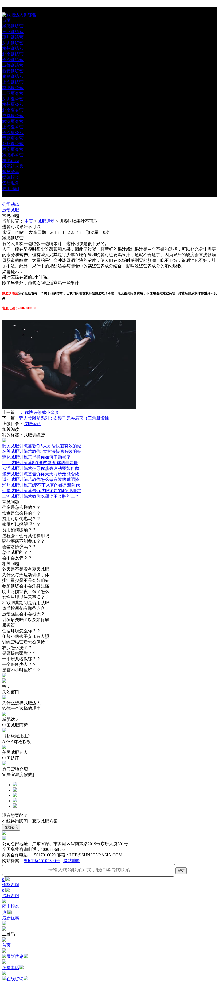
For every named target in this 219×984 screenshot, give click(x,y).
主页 (29, 221)
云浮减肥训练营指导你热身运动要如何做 (40, 468)
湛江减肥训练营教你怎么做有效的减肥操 (40, 479)
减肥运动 (46, 221)
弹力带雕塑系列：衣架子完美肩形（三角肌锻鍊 (64, 418)
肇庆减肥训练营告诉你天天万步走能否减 (40, 474)
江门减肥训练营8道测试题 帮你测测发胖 (40, 462)
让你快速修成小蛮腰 (39, 412)
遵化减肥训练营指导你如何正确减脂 (36, 457)
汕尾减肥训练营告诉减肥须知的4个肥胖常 (41, 490)
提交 (181, 870)
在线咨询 (11, 827)
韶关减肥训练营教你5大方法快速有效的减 (41, 451)
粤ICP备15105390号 (42, 860)
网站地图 (71, 860)
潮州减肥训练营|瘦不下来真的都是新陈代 (41, 485)
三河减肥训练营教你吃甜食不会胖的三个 (40, 496)
